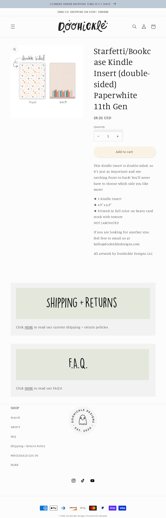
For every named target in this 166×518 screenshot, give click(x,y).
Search (15, 417)
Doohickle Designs (76, 516)
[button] (12, 26)
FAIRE (15, 464)
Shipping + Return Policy (28, 446)
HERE (29, 327)
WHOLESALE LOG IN (24, 455)
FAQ (13, 436)
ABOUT (15, 427)
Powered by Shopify (96, 516)
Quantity (99, 126)
